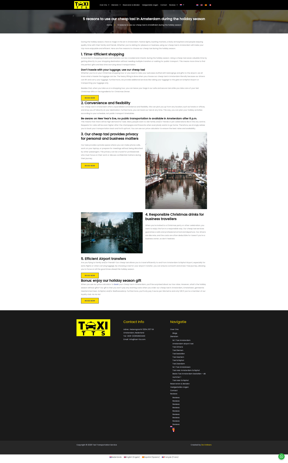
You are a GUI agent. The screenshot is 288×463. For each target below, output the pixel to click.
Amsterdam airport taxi (182, 343)
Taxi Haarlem (178, 357)
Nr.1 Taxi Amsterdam (181, 340)
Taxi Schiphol (178, 360)
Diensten (114, 5)
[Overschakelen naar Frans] (210, 5)
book (116, 284)
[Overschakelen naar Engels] (201, 5)
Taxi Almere (177, 347)
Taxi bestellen (178, 353)
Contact (163, 5)
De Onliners (206, 445)
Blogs (174, 333)
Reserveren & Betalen (131, 5)
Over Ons (103, 5)
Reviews (172, 5)
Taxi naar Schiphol (180, 380)
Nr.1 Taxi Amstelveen (181, 367)
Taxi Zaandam (178, 363)
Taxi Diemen (177, 350)
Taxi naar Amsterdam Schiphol (186, 370)
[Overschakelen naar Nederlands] (197, 5)
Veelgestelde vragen (150, 5)
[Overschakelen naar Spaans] (206, 5)
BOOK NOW (90, 98)
